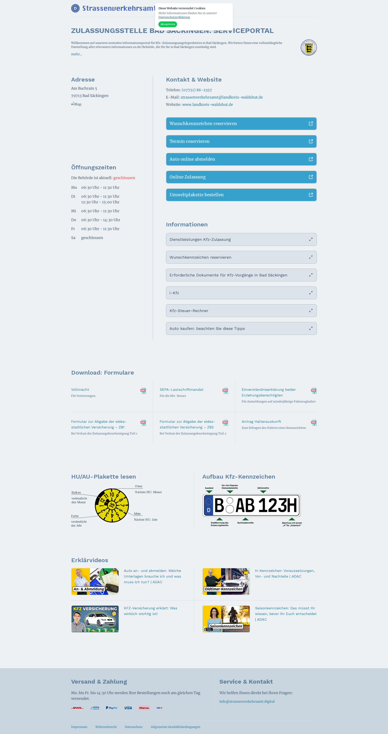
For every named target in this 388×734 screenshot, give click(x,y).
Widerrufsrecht (106, 727)
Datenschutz (134, 727)
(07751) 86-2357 (197, 90)
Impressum (79, 727)
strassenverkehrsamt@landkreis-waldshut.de (222, 97)
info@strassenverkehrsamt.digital (247, 701)
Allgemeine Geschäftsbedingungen (175, 727)
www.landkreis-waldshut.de (207, 104)
